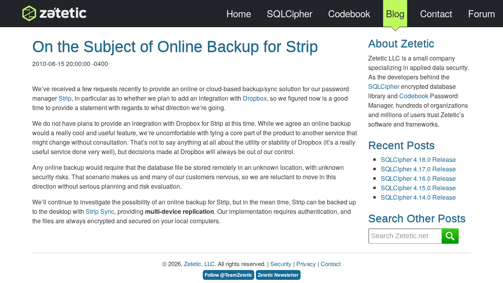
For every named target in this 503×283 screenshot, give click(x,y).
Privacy (306, 263)
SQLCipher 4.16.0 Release (418, 178)
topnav (34, 13)
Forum (481, 13)
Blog (395, 13)
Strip (65, 98)
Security (281, 263)
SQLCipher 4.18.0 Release (418, 159)
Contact (436, 13)
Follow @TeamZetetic (228, 274)
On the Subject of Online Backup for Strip (175, 46)
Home (238, 13)
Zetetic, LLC (199, 263)
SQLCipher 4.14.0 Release (418, 197)
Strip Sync (100, 211)
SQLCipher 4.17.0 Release (418, 168)
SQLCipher (289, 13)
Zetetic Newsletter (278, 274)
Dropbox (255, 98)
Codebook (349, 13)
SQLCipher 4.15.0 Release (418, 187)
